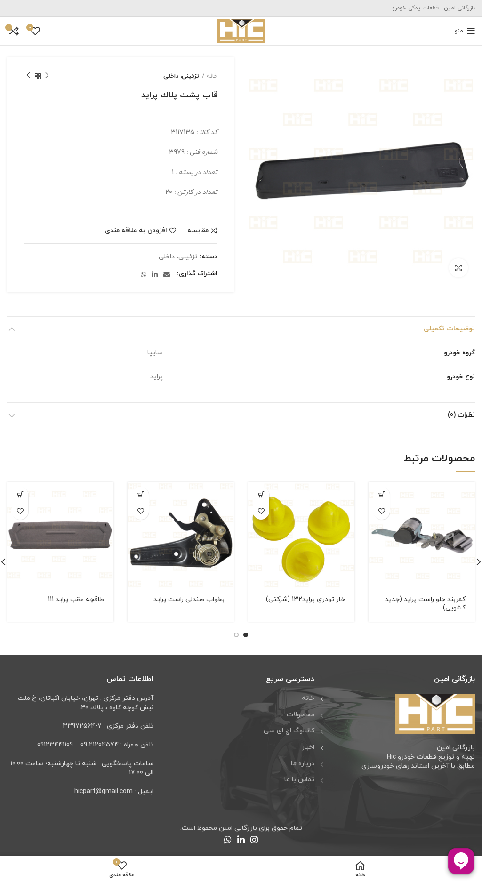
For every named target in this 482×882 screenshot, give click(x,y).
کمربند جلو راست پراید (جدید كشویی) (425, 603)
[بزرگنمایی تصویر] (458, 267)
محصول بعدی (28, 76)
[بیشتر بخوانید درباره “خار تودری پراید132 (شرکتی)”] (261, 495)
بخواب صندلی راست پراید (189, 599)
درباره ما (302, 763)
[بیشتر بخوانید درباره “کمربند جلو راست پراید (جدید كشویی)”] (381, 495)
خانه (212, 76)
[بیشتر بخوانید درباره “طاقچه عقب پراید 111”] (20, 495)
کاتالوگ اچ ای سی (289, 730)
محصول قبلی (47, 76)
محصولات (300, 714)
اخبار (308, 747)
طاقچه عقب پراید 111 (76, 599)
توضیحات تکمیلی (449, 328)
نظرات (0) (461, 414)
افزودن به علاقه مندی (136, 230)
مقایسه (198, 230)
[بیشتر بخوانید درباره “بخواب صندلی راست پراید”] (140, 495)
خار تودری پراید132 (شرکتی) (305, 599)
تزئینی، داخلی (181, 76)
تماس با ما (299, 779)
